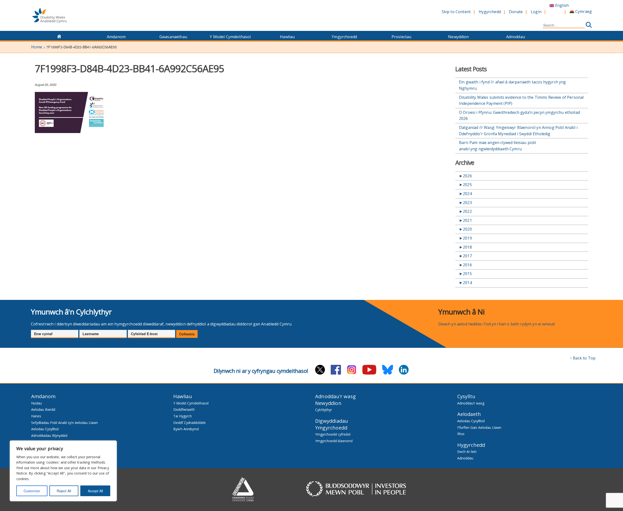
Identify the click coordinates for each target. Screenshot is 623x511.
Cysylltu (466, 396)
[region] (63, 470)
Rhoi (460, 433)
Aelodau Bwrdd (43, 409)
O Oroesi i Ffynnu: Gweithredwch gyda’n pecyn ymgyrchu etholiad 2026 (519, 115)
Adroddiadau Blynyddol (49, 435)
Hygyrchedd (490, 11)
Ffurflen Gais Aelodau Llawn (479, 427)
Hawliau (287, 36)
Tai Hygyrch (182, 416)
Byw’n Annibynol (186, 429)
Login (536, 11)
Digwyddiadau (331, 421)
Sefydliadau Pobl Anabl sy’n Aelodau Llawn (64, 422)
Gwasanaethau (173, 36)
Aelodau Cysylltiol (45, 429)
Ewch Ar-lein (466, 451)
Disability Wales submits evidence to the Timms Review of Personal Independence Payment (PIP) (521, 100)
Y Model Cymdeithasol (230, 36)
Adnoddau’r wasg (335, 396)
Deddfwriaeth (184, 409)
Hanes (36, 416)
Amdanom (116, 36)
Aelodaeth (469, 414)
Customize (32, 490)
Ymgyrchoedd (344, 36)
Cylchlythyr (323, 409)
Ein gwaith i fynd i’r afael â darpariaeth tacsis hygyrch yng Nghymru (512, 85)
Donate (516, 11)
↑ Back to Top (583, 358)
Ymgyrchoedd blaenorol (334, 441)
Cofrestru (187, 334)
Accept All (95, 490)
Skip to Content (456, 11)
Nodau (36, 403)
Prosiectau (402, 36)
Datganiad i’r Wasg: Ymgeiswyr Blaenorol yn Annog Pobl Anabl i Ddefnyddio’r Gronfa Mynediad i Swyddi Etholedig (518, 130)
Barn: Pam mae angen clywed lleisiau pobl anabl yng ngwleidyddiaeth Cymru (497, 146)
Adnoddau (515, 36)
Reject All (64, 490)
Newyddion (458, 36)
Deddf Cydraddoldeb (189, 422)
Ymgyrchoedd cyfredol (332, 434)
